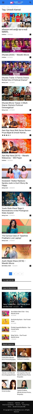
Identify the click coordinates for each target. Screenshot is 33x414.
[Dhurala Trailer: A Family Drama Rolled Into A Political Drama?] (16, 68)
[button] (3, 2)
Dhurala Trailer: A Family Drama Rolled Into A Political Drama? (15, 79)
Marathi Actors (5, 355)
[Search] (30, 2)
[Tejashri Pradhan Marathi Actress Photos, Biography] (24, 384)
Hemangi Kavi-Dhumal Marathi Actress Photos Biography (24, 375)
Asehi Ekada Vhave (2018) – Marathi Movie (14, 262)
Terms (9, 406)
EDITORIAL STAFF (6, 265)
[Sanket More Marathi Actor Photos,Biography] (9, 352)
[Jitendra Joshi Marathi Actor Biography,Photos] (9, 366)
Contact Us (10, 403)
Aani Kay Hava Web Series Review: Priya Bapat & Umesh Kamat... (16, 131)
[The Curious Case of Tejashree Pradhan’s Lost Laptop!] (16, 226)
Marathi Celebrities (8, 344)
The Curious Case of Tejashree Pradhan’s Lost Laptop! (15, 237)
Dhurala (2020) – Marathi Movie (15, 55)
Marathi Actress (21, 370)
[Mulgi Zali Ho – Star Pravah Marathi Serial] (5, 337)
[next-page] (21, 273)
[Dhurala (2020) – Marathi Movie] (16, 45)
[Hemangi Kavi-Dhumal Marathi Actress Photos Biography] (24, 366)
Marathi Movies (6, 51)
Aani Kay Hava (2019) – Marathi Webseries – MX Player (15, 156)
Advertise (17, 403)
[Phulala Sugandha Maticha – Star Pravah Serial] (5, 329)
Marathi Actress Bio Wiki (19, 406)
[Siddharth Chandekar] (24, 352)
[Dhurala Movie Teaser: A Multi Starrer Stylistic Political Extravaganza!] (16, 93)
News (3, 26)
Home (3, 7)
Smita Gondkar (6, 391)
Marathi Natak (5, 177)
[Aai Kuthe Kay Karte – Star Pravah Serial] (5, 321)
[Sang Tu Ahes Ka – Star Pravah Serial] (16, 300)
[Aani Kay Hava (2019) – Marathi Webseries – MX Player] (16, 146)
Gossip (4, 232)
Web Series (5, 152)
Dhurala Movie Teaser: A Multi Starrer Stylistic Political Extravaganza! (14, 105)
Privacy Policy (25, 405)
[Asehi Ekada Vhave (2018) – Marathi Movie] (16, 251)
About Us (18, 405)
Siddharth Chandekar (23, 359)
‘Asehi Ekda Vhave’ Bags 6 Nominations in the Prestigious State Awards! (15, 210)
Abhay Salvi (5, 82)
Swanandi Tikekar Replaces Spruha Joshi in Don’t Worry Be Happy (15, 183)
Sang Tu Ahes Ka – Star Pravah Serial (16, 304)
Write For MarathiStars (8, 405)
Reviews (4, 127)
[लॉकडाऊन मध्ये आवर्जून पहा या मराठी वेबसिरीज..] (16, 20)
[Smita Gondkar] (9, 385)
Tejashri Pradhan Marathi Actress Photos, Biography (24, 392)
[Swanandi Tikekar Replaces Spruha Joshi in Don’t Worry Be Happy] (16, 171)
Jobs (23, 403)
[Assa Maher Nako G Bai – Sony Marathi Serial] (5, 313)
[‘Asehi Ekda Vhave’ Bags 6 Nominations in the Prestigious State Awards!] (16, 199)
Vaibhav (4, 34)
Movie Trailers (5, 74)
